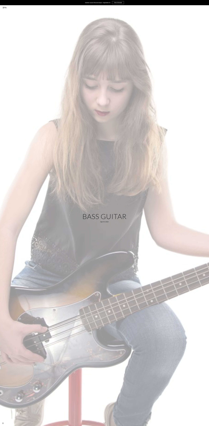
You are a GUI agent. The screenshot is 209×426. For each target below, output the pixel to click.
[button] (104, 423)
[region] (104, 2)
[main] (104, 217)
